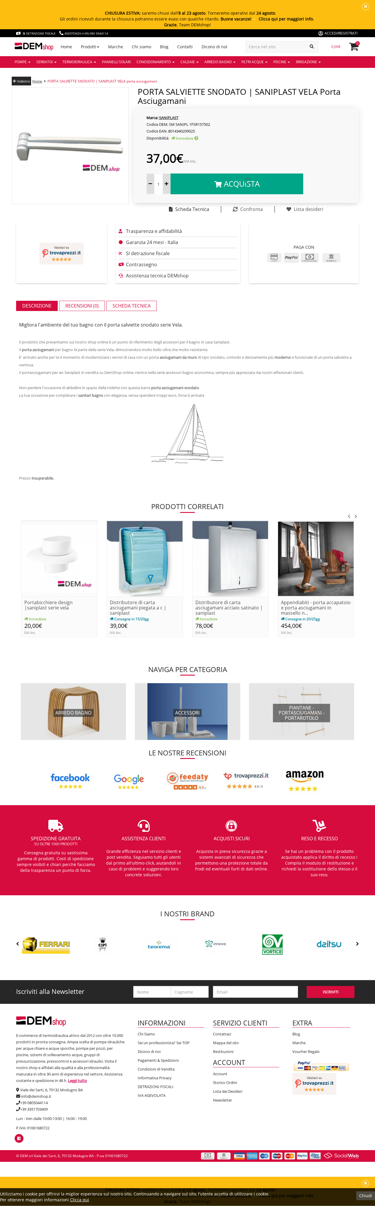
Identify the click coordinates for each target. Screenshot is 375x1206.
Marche (299, 1042)
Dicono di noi (149, 1051)
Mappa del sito (226, 1042)
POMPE (21, 61)
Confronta (251, 209)
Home (37, 81)
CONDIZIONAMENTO (154, 61)
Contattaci (222, 1034)
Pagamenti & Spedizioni (158, 1060)
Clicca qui (79, 1199)
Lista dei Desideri (227, 1091)
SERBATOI (45, 61)
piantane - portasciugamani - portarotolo (302, 713)
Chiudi (365, 1195)
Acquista (241, 183)
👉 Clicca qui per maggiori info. (283, 19)
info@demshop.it (36, 1096)
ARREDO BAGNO (218, 61)
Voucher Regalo (306, 1051)
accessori (187, 712)
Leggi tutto (77, 1080)
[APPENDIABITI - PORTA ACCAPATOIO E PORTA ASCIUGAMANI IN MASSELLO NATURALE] (316, 558)
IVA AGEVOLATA (152, 1095)
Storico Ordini (225, 1082)
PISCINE (280, 61)
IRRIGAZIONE (307, 61)
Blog (296, 1034)
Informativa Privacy (155, 1077)
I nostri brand (187, 913)
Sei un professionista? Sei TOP (164, 1042)
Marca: (152, 118)
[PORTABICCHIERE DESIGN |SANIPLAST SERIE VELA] (59, 558)
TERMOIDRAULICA (77, 61)
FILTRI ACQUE (253, 61)
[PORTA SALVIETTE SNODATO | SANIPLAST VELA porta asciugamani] (70, 145)
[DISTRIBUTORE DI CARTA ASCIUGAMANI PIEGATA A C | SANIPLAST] (145, 558)
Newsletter (222, 1100)
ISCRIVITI (331, 991)
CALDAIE (188, 61)
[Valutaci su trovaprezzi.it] (61, 253)
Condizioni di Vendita (156, 1069)
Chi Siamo (146, 1034)
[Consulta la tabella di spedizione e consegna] (196, 138)
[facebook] (19, 1138)
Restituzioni (223, 1051)
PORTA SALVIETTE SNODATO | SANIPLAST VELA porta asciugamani (102, 81)
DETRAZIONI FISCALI (155, 1086)
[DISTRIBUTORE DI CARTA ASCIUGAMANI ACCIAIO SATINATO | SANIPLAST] (230, 558)
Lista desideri (308, 209)
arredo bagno (73, 712)
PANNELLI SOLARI (116, 61)
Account (220, 1073)
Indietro (23, 81)
